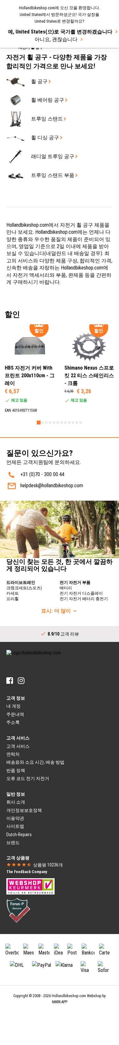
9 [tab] (69, 422)
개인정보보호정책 (24, 810)
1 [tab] (39, 422)
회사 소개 (15, 802)
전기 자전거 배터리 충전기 (84, 598)
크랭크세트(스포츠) (24, 587)
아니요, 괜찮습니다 (56, 39)
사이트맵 (15, 826)
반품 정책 (15, 770)
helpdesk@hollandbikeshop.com (51, 485)
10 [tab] (73, 422)
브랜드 (13, 842)
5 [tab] (54, 422)
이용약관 (15, 818)
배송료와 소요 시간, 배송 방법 (35, 762)
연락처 (13, 754)
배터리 (66, 587)
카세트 (12, 593)
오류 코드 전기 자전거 (27, 778)
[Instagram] (21, 680)
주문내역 (15, 714)
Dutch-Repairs (19, 834)
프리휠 (12, 598)
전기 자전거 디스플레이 (81, 593)
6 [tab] (58, 422)
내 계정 (13, 706)
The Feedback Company (26, 872)
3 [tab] (46, 422)
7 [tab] (61, 422)
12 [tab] (81, 422)
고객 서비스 (18, 746)
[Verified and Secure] (18, 909)
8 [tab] (65, 422)
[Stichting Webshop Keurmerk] (30, 885)
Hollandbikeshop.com (69, 996)
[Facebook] (9, 680)
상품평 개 (48, 864)
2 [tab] (42, 422)
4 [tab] (50, 422)
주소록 (13, 722)
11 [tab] (77, 422)
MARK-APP (59, 1002)
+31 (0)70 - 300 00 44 (42, 474)
